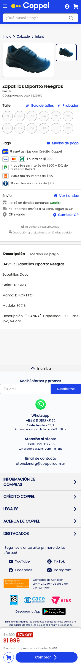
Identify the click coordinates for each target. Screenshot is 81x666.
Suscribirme (66, 389)
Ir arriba (44, 368)
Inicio (7, 36)
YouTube (22, 561)
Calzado (23, 36)
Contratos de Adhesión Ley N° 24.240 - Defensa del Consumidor (50, 583)
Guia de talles (42, 106)
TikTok (59, 561)
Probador (70, 106)
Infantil (40, 36)
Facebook (23, 570)
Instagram (62, 570)
